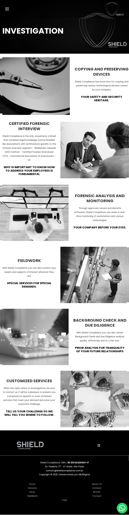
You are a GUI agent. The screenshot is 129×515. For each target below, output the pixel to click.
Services (32, 488)
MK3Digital (84, 474)
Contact (96, 496)
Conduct (96, 488)
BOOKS (96, 492)
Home (32, 484)
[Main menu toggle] (7, 9)
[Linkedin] (98, 445)
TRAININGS (32, 496)
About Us (97, 484)
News (32, 492)
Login (64, 500)
